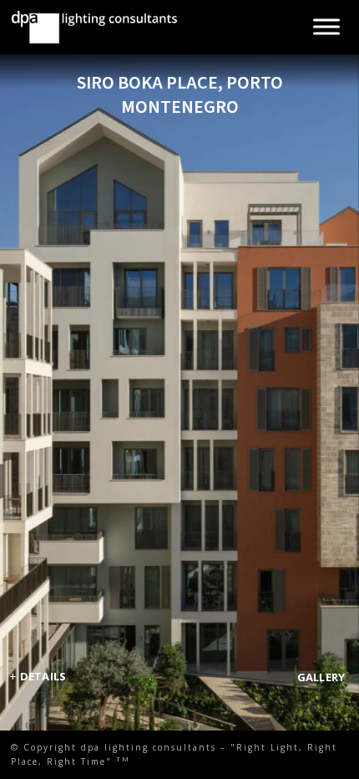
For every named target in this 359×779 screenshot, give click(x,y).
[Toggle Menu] (326, 27)
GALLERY (321, 677)
